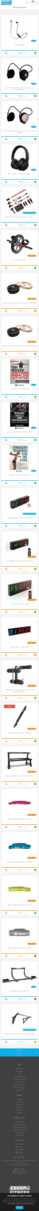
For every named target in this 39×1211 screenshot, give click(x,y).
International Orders (19, 1079)
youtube (20, 1152)
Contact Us (19, 1090)
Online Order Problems (19, 1077)
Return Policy (19, 1102)
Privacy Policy (19, 1132)
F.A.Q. (19, 1074)
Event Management (19, 1124)
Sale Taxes (19, 1107)
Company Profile (19, 1121)
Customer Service (19, 1082)
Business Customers (19, 1085)
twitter (20, 1147)
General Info (19, 1068)
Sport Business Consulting (19, 1127)
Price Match (19, 1110)
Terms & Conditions (19, 1087)
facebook (20, 1144)
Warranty (19, 1113)
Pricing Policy (19, 1071)
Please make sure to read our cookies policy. (21, 1203)
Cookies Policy (19, 1135)
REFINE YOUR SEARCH (19, 7)
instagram (20, 1149)
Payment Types (19, 1104)
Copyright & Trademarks (19, 1130)
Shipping (19, 1099)
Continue (19, 1207)
